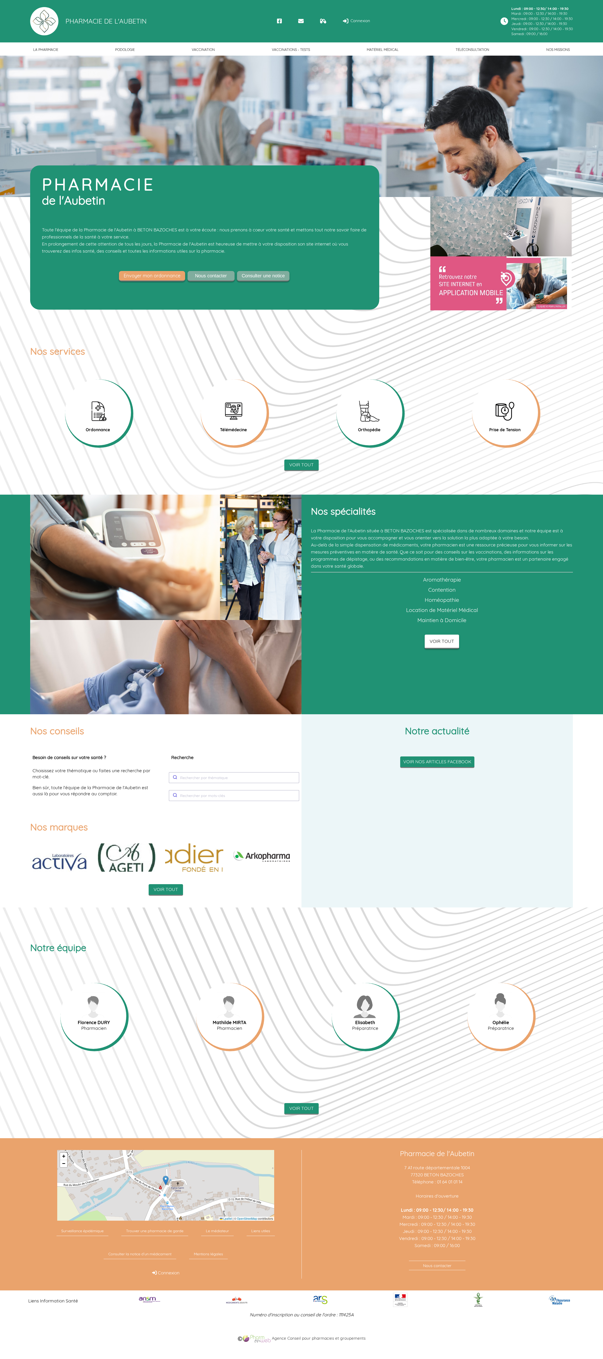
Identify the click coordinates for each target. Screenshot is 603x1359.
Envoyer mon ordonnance (152, 276)
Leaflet (227, 1218)
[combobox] (234, 777)
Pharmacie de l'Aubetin (106, 21)
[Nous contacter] (301, 21)
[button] (166, 1180)
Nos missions (558, 49)
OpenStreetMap (247, 1218)
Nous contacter (211, 275)
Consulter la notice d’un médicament (139, 1254)
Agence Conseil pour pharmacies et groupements (318, 1338)
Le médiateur (217, 1230)
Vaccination (203, 49)
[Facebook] (279, 21)
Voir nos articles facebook (437, 761)
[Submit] (174, 777)
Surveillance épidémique (82, 1230)
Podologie (125, 49)
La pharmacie (45, 49)
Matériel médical (383, 49)
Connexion (359, 20)
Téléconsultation (472, 49)
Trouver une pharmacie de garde (154, 1230)
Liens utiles (260, 1230)
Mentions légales (208, 1254)
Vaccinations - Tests (291, 49)
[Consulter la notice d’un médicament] (323, 21)
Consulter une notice (263, 275)
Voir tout (301, 465)
